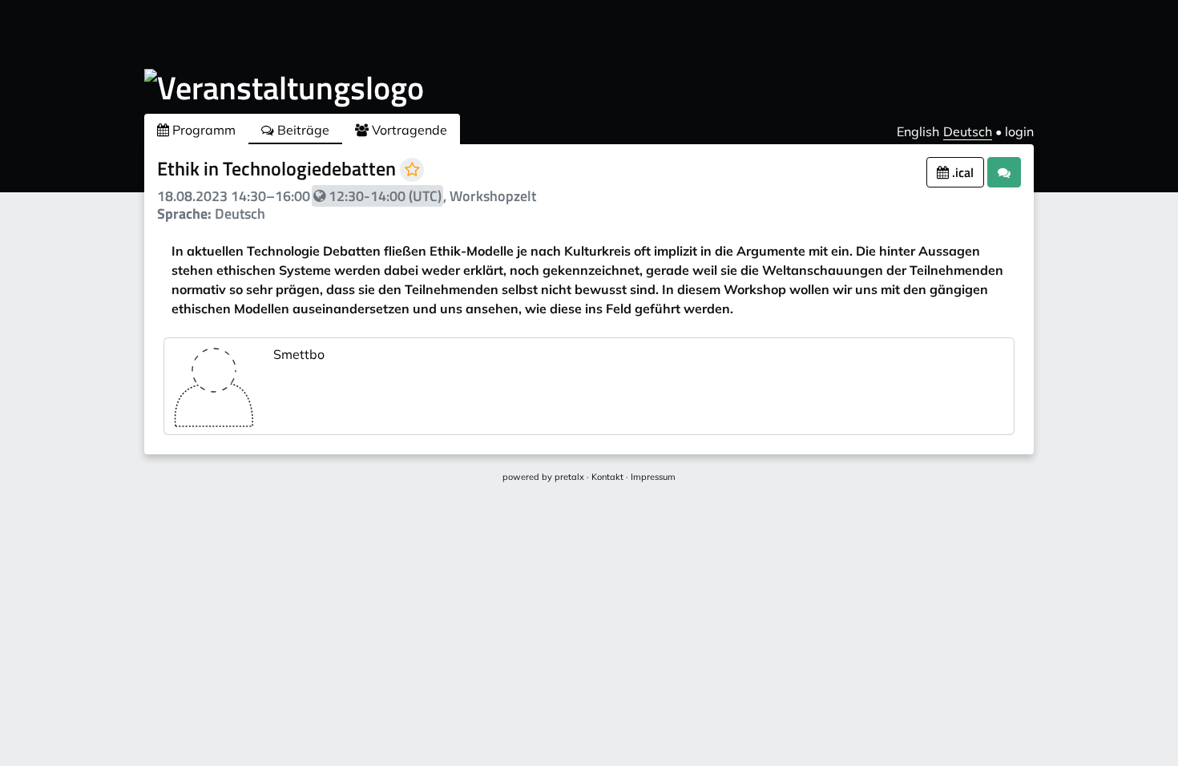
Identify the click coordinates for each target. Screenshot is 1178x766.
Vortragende (408, 130)
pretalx (569, 476)
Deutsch (967, 131)
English (918, 131)
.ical (961, 172)
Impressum (653, 476)
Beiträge (301, 130)
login (1019, 131)
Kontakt (607, 476)
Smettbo (299, 354)
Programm (202, 130)
